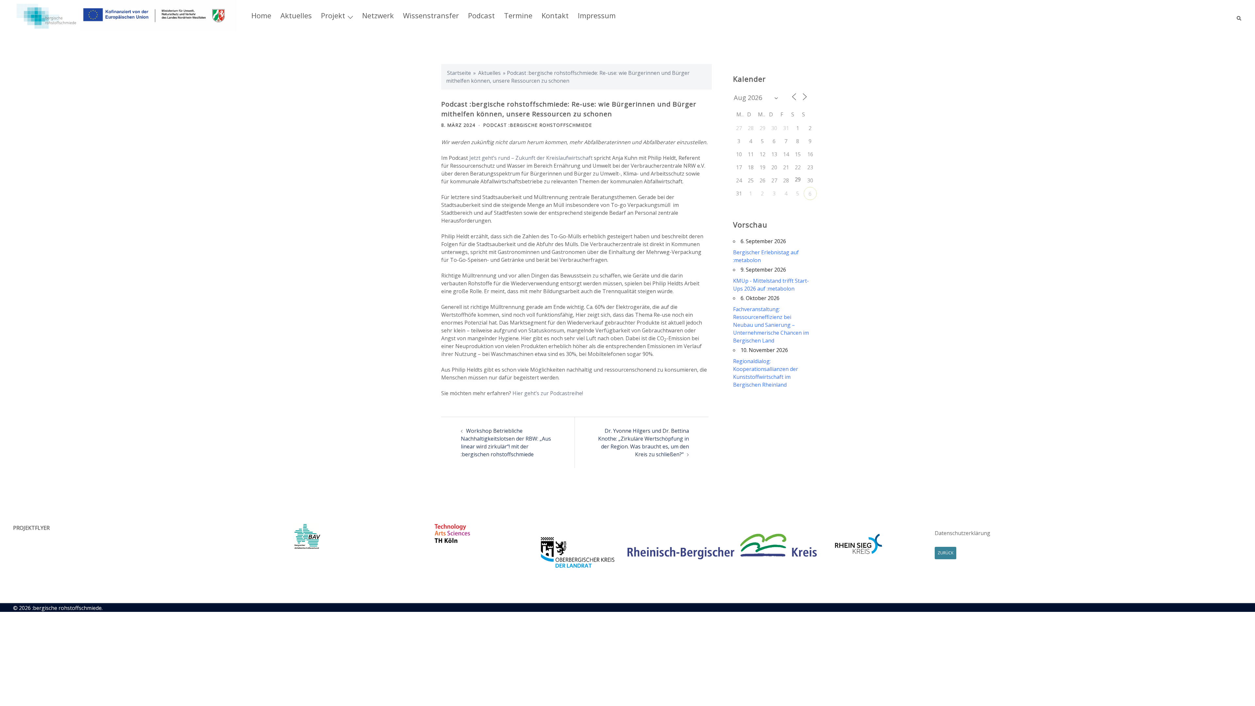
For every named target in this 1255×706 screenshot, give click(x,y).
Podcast (481, 15)
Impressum (597, 15)
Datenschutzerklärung (962, 533)
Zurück (945, 553)
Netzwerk (378, 15)
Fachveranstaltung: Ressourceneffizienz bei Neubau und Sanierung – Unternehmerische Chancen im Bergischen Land (771, 325)
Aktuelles (296, 15)
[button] (1239, 15)
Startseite (459, 72)
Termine (518, 15)
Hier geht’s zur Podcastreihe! (547, 393)
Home (261, 15)
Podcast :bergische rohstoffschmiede (537, 125)
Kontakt (555, 15)
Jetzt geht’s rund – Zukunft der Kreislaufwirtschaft (531, 157)
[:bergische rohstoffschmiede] (125, 15)
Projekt (333, 15)
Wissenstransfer (431, 15)
